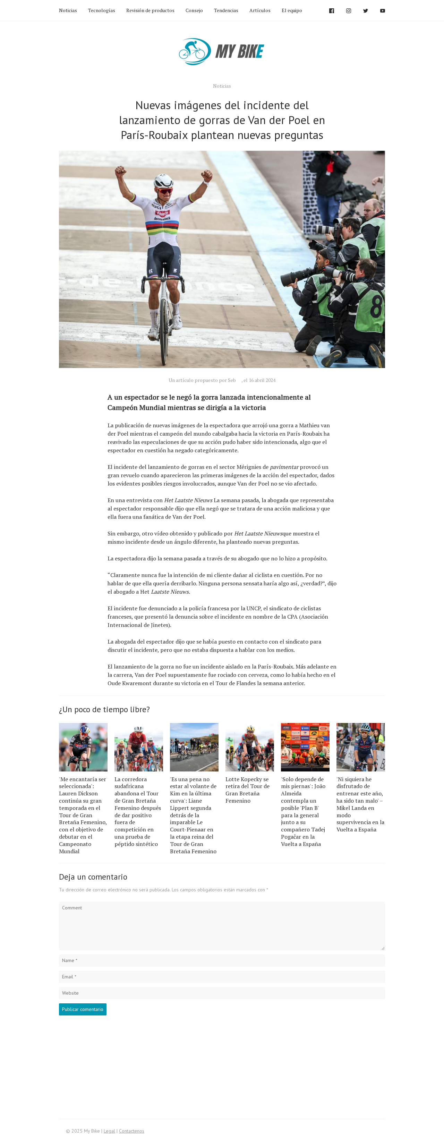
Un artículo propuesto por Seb (202, 380)
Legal (109, 1131)
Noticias (68, 10)
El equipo (292, 10)
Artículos (260, 10)
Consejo (194, 10)
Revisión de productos (150, 10)
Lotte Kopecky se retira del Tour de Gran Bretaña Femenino (247, 789)
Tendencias (226, 10)
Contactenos (131, 1131)
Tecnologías (101, 10)
